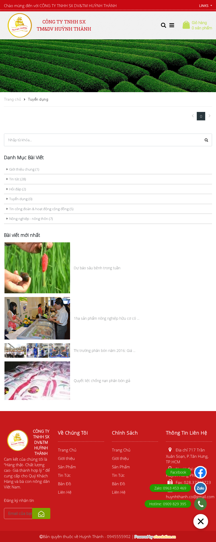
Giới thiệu (66, 458)
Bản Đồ (64, 483)
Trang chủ (12, 99)
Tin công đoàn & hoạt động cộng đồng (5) (41, 208)
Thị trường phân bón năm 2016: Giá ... (104, 350)
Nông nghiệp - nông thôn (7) (31, 218)
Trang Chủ (67, 450)
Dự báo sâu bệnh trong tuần (97, 267)
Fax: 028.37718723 (193, 482)
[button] (163, 25)
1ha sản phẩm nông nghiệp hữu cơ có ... (106, 318)
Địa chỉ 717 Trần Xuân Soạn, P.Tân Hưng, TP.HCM (187, 455)
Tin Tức (64, 475)
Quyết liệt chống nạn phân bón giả (102, 380)
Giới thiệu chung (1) (24, 169)
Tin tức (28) (17, 179)
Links (203, 5)
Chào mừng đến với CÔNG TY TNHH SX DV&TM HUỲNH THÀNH (60, 5)
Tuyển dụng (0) (20, 198)
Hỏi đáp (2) (17, 189)
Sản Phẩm (67, 466)
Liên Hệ (64, 492)
